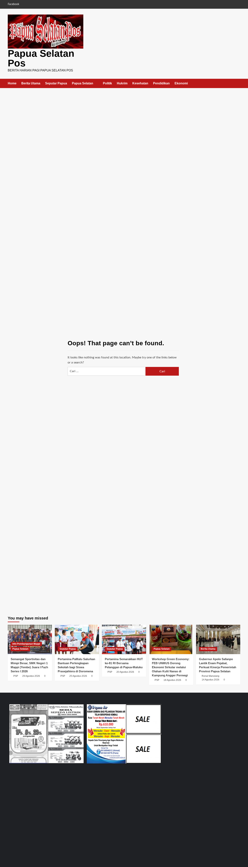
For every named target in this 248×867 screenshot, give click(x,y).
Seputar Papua (56, 83)
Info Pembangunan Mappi (26, 644)
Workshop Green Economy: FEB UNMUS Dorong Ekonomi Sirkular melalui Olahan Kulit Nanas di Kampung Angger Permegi (170, 667)
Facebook (13, 4)
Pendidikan (161, 83)
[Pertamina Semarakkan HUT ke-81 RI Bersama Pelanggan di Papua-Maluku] (124, 639)
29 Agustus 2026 (31, 676)
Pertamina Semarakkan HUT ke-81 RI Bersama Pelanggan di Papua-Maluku (124, 663)
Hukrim (122, 83)
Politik (107, 83)
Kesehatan (140, 83)
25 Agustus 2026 (78, 676)
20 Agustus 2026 (125, 672)
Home (12, 83)
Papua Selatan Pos (41, 58)
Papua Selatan (82, 83)
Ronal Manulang (210, 676)
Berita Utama (30, 83)
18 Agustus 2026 (172, 680)
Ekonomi (181, 83)
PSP (15, 676)
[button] (237, 83)
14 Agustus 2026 (210, 679)
